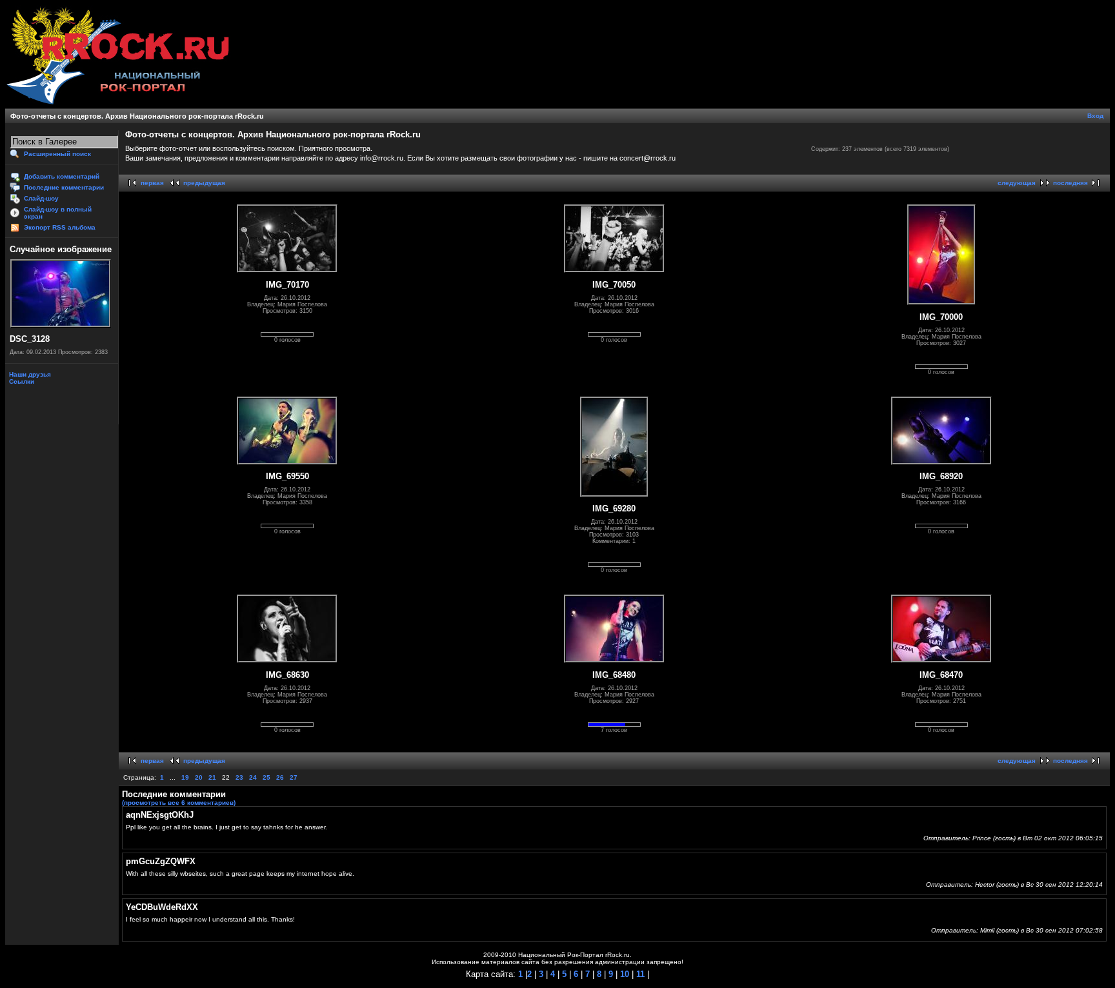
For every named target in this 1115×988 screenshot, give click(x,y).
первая (152, 182)
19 (185, 777)
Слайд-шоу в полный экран (58, 213)
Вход (1095, 115)
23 (239, 777)
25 (266, 777)
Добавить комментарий (61, 176)
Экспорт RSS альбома (59, 227)
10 (623, 974)
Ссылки (20, 381)
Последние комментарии (64, 187)
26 (280, 777)
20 (199, 777)
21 (212, 777)
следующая (1017, 182)
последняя (1070, 182)
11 (639, 974)
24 (253, 777)
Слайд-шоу (41, 198)
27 (293, 777)
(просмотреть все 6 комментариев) (179, 802)
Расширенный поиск (57, 153)
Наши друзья (29, 374)
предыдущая (204, 182)
